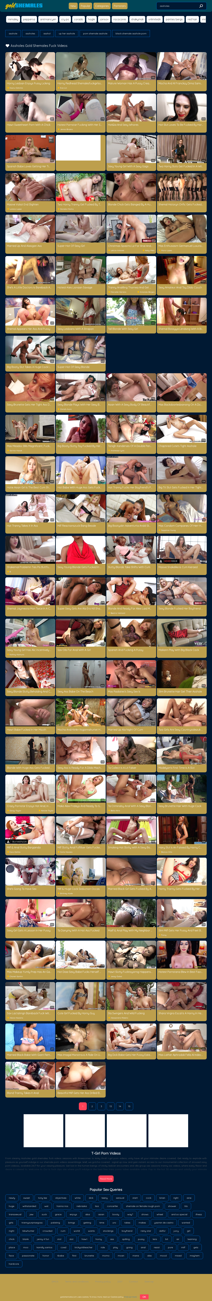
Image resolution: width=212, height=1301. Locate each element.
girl (188, 1230)
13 (110, 1106)
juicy (176, 1230)
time (101, 1222)
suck (44, 1214)
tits (186, 1206)
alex (149, 1255)
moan (121, 1255)
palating (55, 1222)
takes (127, 1222)
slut (71, 1239)
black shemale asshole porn (131, 33)
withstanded (29, 1206)
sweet (26, 1197)
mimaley (13, 19)
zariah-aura (66, 409)
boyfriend (127, 1230)
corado (78, 19)
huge (11, 1206)
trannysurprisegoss (32, 1222)
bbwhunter (28, 1230)
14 (120, 1106)
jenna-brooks (66, 129)
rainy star (146, 1230)
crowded (47, 1230)
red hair (192, 19)
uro (114, 1222)
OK (144, 1297)
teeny (105, 1197)
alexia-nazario (16, 1018)
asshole (13, 33)
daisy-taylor (15, 810)
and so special (179, 1214)
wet (46, 1206)
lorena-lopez (16, 209)
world (77, 1230)
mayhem (195, 1255)
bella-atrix (115, 810)
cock (148, 1197)
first (74, 1255)
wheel (160, 1214)
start (135, 1197)
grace (58, 1214)
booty (115, 1214)
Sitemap (149, 1281)
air (177, 1239)
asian (101, 1214)
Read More (106, 1178)
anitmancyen (48, 19)
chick (11, 1239)
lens (155, 1239)
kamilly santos (44, 1247)
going (129, 1247)
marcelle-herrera (118, 292)
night (11, 1230)
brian (162, 1197)
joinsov (104, 19)
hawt (84, 1239)
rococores (119, 19)
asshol (47, 33)
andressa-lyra (117, 450)
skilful (162, 1230)
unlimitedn (154, 19)
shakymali (137, 19)
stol (59, 1239)
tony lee (42, 1197)
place (12, 1247)
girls (11, 1222)
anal (143, 1247)
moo (25, 1247)
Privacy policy (103, 1281)
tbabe (60, 1255)
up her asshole (67, 33)
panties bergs (174, 19)
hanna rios (62, 1206)
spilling (126, 1239)
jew (31, 1214)
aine (189, 1197)
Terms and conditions (77, 1281)
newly (12, 1197)
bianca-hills (166, 852)
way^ (130, 1214)
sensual (120, 1197)
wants (91, 1230)
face (11, 1255)
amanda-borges (147, 292)
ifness (199, 1214)
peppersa (29, 19)
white (77, 1197)
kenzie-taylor (47, 810)
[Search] (200, 6)
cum (63, 1230)
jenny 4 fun (43, 1239)
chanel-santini (16, 976)
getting (87, 1222)
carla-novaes (66, 852)
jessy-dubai (116, 976)
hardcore (14, 1263)
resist (157, 1247)
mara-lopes (166, 250)
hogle (91, 19)
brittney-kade (66, 893)
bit (166, 1239)
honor (46, 1255)
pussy (141, 1239)
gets (195, 1247)
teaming (192, 1239)
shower (172, 1206)
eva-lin (63, 88)
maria (135, 1255)
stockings (108, 1230)
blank (26, 1239)
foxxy (163, 935)
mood (163, 1255)
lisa (97, 1206)
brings (71, 1222)
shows (144, 1214)
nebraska (82, 1206)
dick (91, 1197)
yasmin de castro (163, 1222)
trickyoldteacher (83, 1247)
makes (142, 1222)
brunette (89, 1255)
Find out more (130, 1297)
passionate (28, 1255)
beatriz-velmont (118, 613)
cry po (65, 19)
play (115, 1247)
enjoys (73, 1214)
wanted (186, 1222)
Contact (133, 1281)
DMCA (55, 1281)
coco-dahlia (15, 852)
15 (129, 1106)
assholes (30, 33)
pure (170, 1247)
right (175, 1197)
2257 (119, 1281)
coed (63, 1247)
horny (99, 1239)
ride (103, 1247)
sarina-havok (16, 450)
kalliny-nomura (17, 654)
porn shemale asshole (95, 33)
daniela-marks (67, 209)
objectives (60, 1197)
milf (183, 1247)
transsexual (15, 1214)
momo (105, 1255)
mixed (178, 1255)
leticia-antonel (117, 250)
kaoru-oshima (16, 88)
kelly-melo (150, 250)
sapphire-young (168, 530)
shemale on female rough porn (143, 1206)
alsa (87, 1214)
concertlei (112, 1206)
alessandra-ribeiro (119, 1018)
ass (112, 1239)
